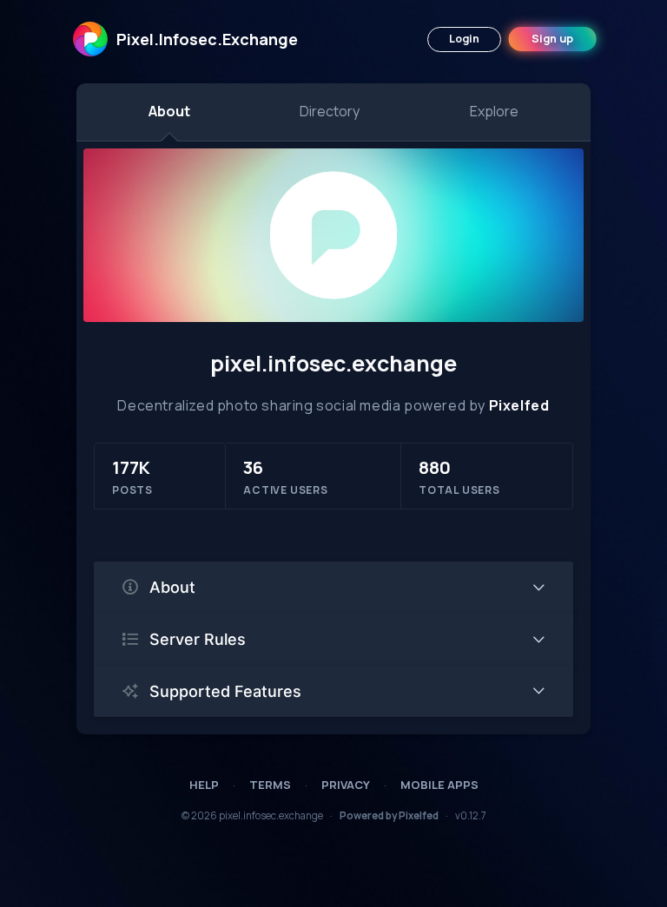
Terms (270, 784)
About (169, 111)
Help (204, 784)
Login (464, 38)
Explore (494, 111)
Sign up (552, 38)
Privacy (345, 784)
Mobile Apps (439, 784)
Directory (330, 111)
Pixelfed (519, 405)
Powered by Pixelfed (389, 815)
